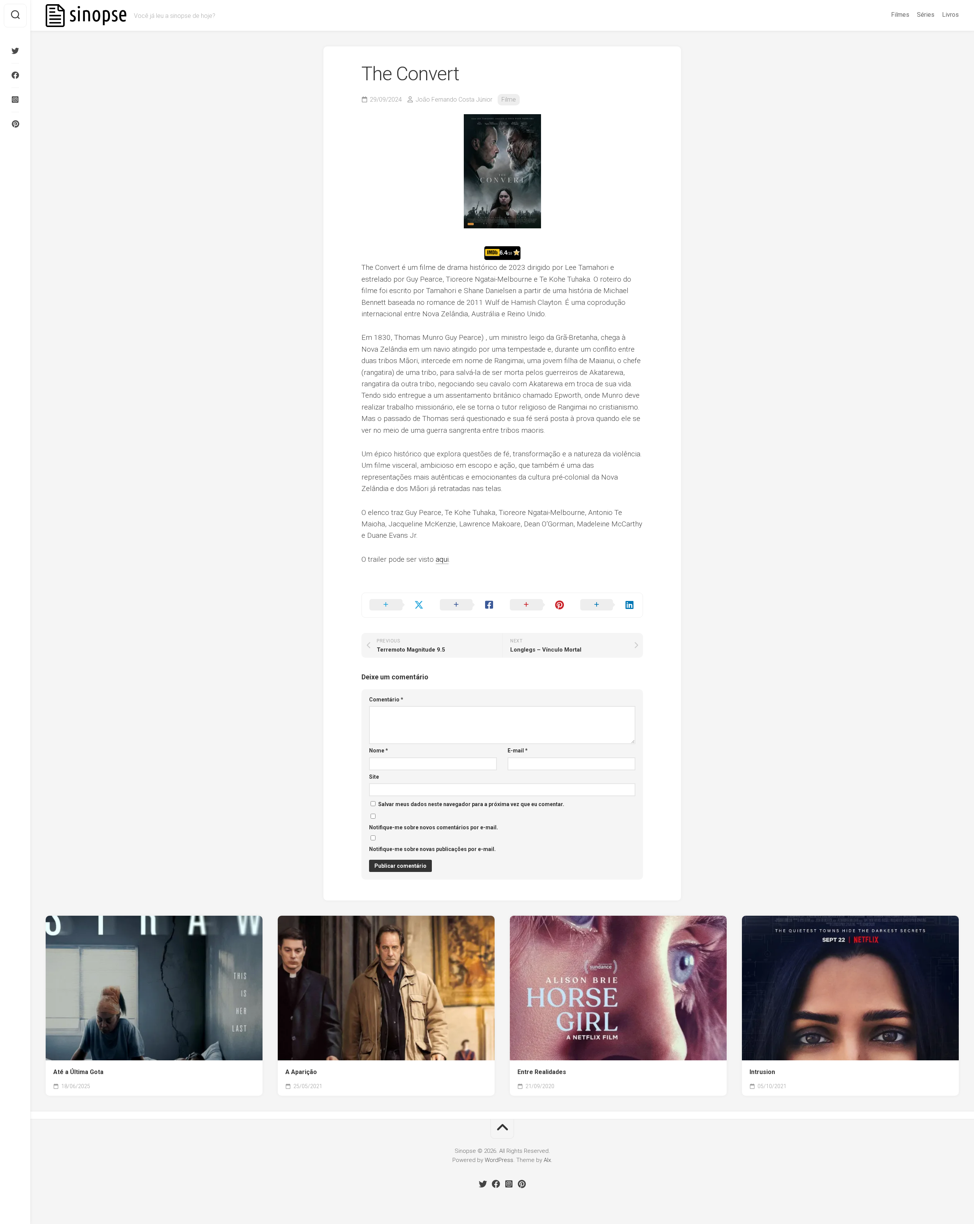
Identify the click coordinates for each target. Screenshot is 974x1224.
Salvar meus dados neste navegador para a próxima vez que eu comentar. (471, 804)
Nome (378, 750)
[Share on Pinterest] (537, 605)
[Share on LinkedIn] (608, 605)
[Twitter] (15, 51)
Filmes (900, 14)
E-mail (518, 750)
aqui (442, 559)
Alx (547, 1160)
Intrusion (762, 1072)
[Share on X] (397, 605)
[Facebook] (15, 75)
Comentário (386, 699)
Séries (925, 14)
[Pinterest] (15, 124)
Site (374, 777)
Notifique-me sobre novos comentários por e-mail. (433, 827)
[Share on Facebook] (467, 605)
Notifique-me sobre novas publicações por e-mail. (432, 849)
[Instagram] (15, 99)
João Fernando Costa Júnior (453, 99)
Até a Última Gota (78, 1072)
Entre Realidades (541, 1072)
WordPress (499, 1160)
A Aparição (301, 1072)
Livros (950, 14)
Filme (508, 99)
